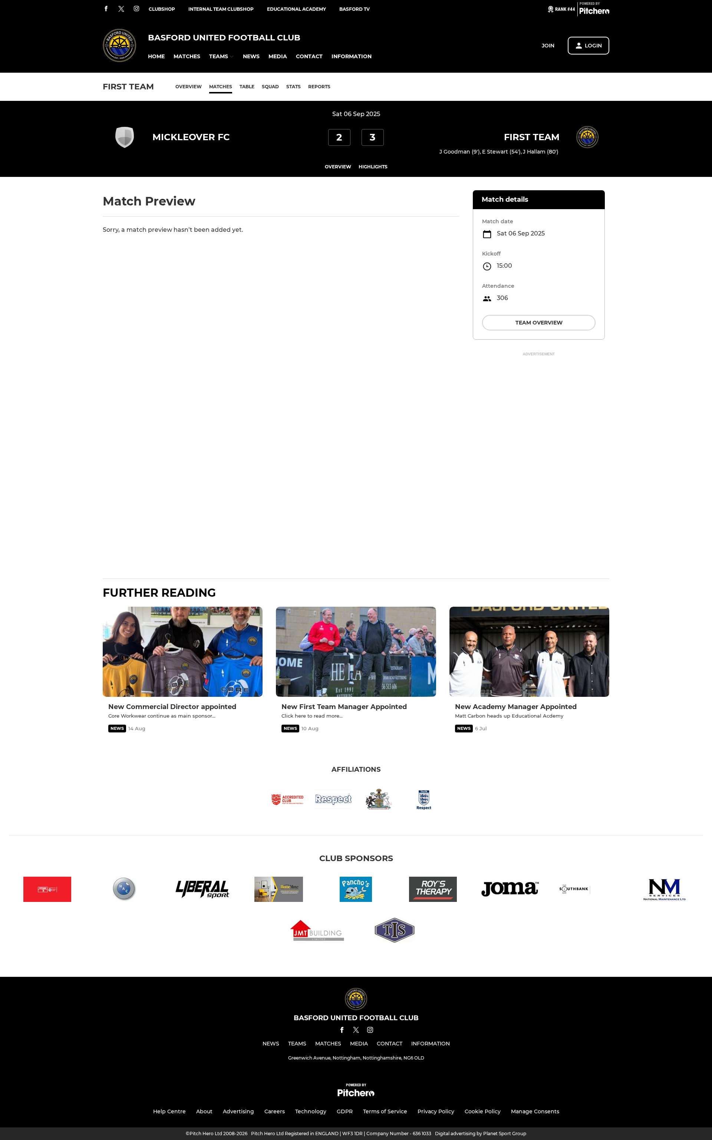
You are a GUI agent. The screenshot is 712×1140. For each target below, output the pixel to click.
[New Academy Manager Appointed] (529, 652)
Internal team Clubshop (221, 9)
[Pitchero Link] (594, 12)
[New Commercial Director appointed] (183, 652)
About (204, 1111)
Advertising (238, 1111)
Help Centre (169, 1111)
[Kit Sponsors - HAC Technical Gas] (124, 891)
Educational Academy (296, 9)
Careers (274, 1111)
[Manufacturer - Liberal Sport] (201, 891)
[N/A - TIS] (394, 932)
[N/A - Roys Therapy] (433, 891)
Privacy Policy (436, 1111)
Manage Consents (535, 1111)
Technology (310, 1111)
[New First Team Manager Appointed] (356, 652)
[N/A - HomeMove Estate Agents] (279, 891)
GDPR (345, 1111)
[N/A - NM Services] (664, 891)
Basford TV (354, 9)
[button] (156, 56)
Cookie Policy (483, 1111)
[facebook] (106, 9)
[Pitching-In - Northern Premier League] (47, 891)
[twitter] (121, 9)
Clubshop (162, 9)
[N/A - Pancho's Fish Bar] (356, 891)
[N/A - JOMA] (510, 891)
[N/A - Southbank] (587, 891)
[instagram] (136, 9)
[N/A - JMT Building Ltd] (317, 932)
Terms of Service (385, 1111)
